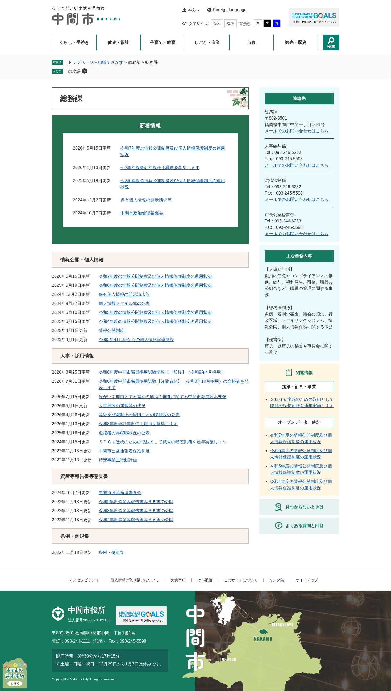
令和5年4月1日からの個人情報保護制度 (136, 339)
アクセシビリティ (84, 580)
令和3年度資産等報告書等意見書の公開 (136, 510)
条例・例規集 (111, 552)
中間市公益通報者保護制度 (124, 451)
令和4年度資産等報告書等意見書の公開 (136, 519)
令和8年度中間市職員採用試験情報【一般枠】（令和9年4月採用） (162, 372)
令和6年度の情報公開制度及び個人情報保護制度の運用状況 (155, 285)
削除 (84, 71)
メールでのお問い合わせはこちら (296, 131)
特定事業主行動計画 (118, 460)
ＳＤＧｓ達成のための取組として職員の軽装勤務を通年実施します (162, 442)
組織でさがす (110, 62)
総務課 (74, 71)
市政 (251, 42)
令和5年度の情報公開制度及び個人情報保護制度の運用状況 (155, 312)
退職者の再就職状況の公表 (124, 433)
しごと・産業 (207, 42)
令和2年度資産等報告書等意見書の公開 (136, 501)
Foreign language (230, 9)
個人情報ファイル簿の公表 (124, 303)
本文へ (193, 10)
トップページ (80, 62)
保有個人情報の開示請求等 (146, 200)
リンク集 (276, 580)
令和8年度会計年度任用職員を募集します (159, 167)
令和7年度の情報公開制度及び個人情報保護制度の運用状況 (155, 276)
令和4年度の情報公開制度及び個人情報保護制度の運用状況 (155, 321)
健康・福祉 (118, 42)
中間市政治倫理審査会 (141, 213)
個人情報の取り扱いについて (135, 580)
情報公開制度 (111, 330)
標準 (230, 23)
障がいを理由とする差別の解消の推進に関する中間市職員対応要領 (162, 396)
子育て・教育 (163, 42)
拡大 (217, 23)
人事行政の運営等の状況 (122, 405)
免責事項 (178, 580)
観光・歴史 (295, 42)
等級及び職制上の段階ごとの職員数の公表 (139, 414)
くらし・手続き (74, 42)
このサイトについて (240, 580)
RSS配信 (204, 580)
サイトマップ (307, 580)
